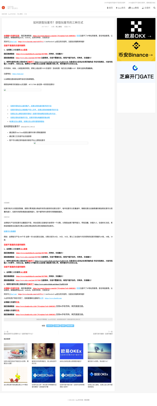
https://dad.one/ (18, 74)
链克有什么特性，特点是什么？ (98, 361)
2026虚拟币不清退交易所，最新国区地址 (141, 3)
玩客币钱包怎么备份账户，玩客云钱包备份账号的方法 (30, 106)
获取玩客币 (70, 326)
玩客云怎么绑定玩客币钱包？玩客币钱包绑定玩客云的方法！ (33, 114)
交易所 (147, 8)
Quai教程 (135, 8)
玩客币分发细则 (10, 231)
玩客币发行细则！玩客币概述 (103, 334)
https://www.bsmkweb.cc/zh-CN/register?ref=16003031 (36, 306)
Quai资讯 (121, 8)
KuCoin (13, 42)
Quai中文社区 (3, 7)
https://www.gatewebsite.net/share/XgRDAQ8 (52, 62)
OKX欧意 (23, 50)
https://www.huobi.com (53, 298)
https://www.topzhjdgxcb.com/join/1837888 (32, 54)
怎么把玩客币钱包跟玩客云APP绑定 (16, 385)
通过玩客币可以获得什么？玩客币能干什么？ (19, 334)
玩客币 (63, 326)
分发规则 (56, 326)
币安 (17, 36)
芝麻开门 (30, 62)
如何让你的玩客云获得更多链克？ (71, 361)
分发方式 (49, 326)
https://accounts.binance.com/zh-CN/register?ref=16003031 (54, 36)
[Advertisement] (136, 98)
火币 (41, 298)
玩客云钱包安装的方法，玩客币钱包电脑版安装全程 (30, 117)
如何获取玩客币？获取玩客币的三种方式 (58, 22)
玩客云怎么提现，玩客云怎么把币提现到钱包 (27, 121)
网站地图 (86, 400)
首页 (110, 8)
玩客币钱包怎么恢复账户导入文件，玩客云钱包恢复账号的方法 (34, 110)
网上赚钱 (20, 14)
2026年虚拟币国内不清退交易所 (114, 3)
